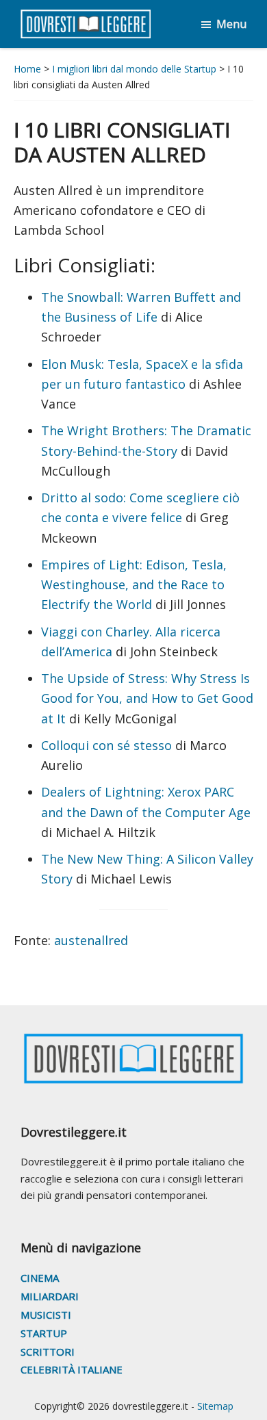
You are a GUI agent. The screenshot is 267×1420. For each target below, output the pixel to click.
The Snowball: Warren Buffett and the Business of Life (141, 307)
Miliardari (50, 1296)
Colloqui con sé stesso (106, 745)
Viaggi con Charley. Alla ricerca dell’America (130, 641)
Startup (44, 1333)
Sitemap (215, 1405)
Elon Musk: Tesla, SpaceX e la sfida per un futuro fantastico (142, 374)
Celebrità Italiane (72, 1369)
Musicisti (46, 1314)
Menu (231, 23)
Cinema (40, 1278)
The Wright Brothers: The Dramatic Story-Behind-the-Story (146, 440)
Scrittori (48, 1351)
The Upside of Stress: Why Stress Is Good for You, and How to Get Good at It (147, 698)
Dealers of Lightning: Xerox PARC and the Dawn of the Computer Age (146, 802)
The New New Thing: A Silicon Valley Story (147, 869)
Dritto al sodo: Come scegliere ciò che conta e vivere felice (140, 507)
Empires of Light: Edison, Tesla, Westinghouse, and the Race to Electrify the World (134, 584)
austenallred (89, 940)
